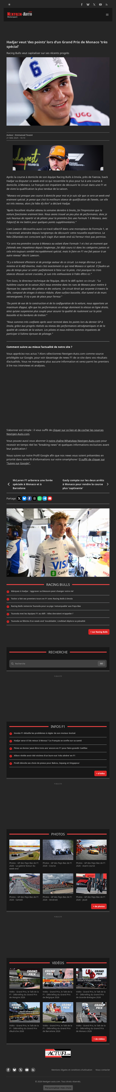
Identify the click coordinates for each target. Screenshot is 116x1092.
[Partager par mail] (50, 498)
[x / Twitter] (94, 4)
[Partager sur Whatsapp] (39, 498)
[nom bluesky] (88, 4)
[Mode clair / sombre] (9, 4)
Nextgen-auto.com (51, 1081)
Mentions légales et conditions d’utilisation (71, 1069)
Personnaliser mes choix (58, 1087)
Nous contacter (103, 1069)
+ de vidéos (99, 1039)
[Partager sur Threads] (34, 498)
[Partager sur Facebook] (29, 498)
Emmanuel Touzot (24, 135)
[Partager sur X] (19, 498)
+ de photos (99, 906)
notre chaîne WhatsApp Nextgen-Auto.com (74, 440)
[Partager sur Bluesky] (24, 498)
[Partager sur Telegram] (44, 498)
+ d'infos (100, 773)
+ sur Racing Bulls (99, 632)
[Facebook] (82, 4)
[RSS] (106, 4)
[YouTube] (100, 4)
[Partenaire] (58, 1053)
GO (101, 663)
